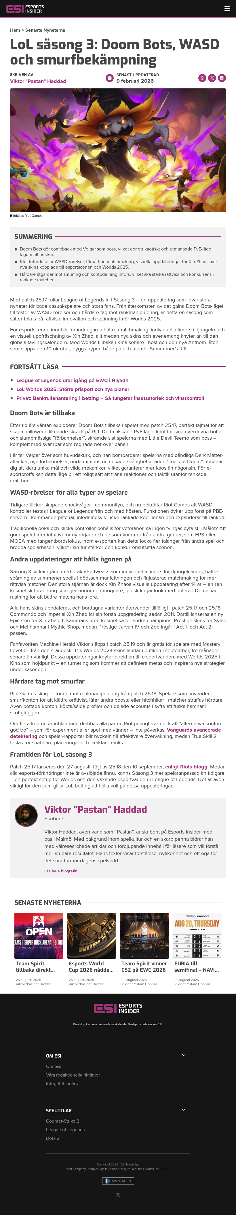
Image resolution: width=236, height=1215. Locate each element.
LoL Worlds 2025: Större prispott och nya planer (72, 389)
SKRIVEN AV (21, 75)
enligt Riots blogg (186, 767)
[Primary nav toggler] (227, 8)
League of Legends (65, 1130)
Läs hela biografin (60, 871)
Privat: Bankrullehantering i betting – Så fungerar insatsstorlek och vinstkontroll (110, 398)
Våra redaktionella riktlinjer (73, 1075)
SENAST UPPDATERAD (138, 75)
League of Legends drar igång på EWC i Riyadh (72, 380)
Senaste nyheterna (45, 30)
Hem (15, 30)
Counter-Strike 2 (62, 1121)
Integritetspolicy (62, 1084)
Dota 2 (52, 1138)
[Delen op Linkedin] (222, 78)
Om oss (53, 1066)
